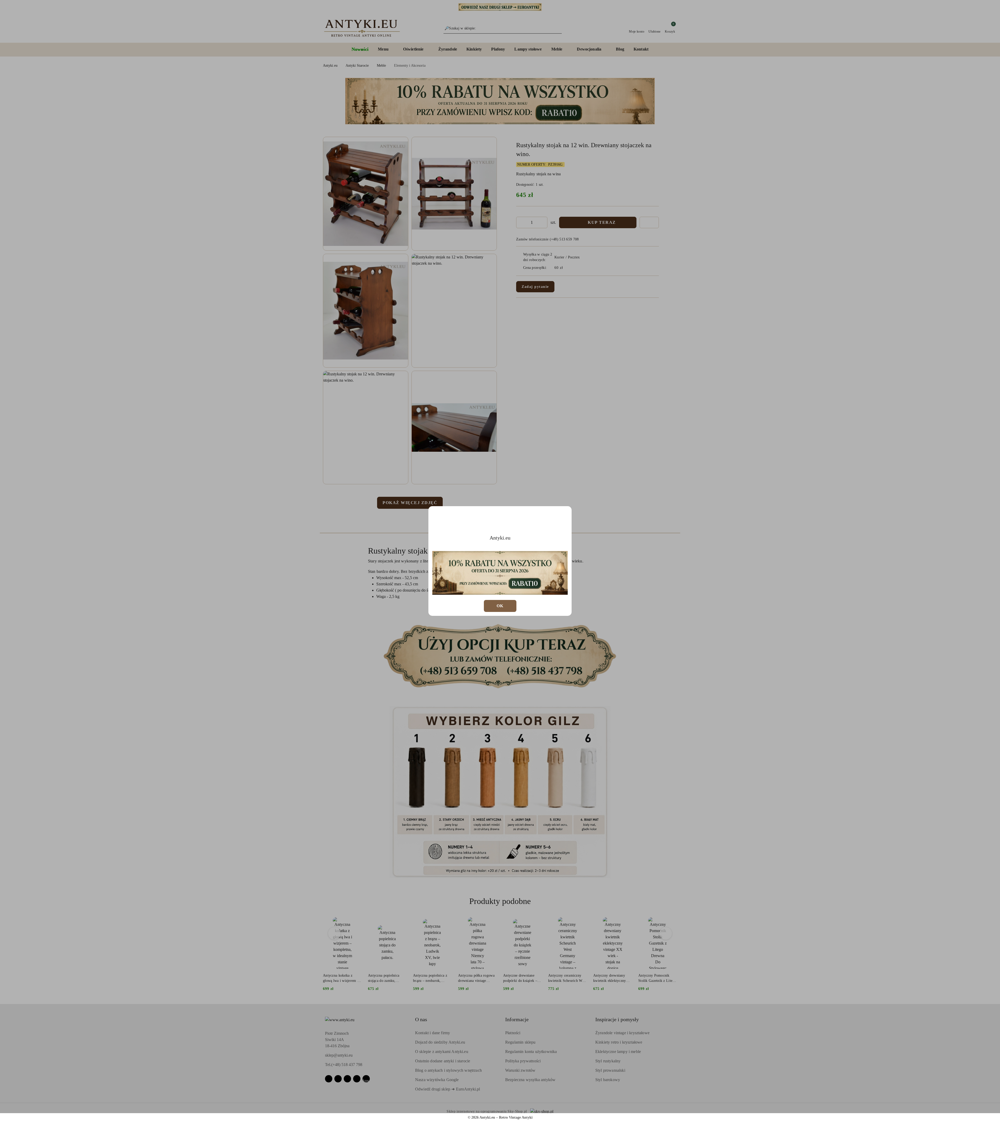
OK (500, 606)
